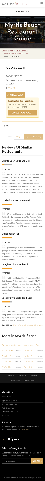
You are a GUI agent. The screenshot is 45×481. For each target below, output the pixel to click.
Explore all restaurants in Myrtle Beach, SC (20, 345)
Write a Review (16, 95)
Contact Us (22, 376)
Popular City (22, 11)
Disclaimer (33, 376)
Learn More (26, 430)
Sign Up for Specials (9, 401)
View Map (12, 88)
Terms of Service (29, 381)
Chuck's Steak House (8, 361)
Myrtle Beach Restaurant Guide (16, 54)
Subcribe (37, 461)
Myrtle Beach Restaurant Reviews (28, 325)
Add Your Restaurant (9, 404)
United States (7, 51)
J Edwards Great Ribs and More (30, 361)
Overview (8, 136)
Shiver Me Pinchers (8, 350)
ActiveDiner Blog (8, 408)
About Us (11, 376)
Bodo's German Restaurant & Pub (30, 356)
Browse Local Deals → (22, 113)
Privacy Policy (15, 381)
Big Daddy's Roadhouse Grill (8, 367)
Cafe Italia (28, 367)
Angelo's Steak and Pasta (8, 356)
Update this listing (33, 136)
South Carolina (22, 51)
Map (18, 136)
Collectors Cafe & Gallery (30, 350)
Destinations (6, 397)
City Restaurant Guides (10, 412)
